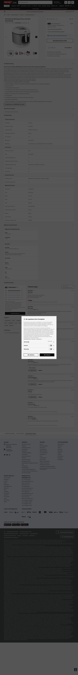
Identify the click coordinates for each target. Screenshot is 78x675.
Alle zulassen (47, 355)
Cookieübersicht (39, 339)
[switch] (50, 345)
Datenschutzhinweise (27, 339)
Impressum (33, 339)
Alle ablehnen (31, 355)
